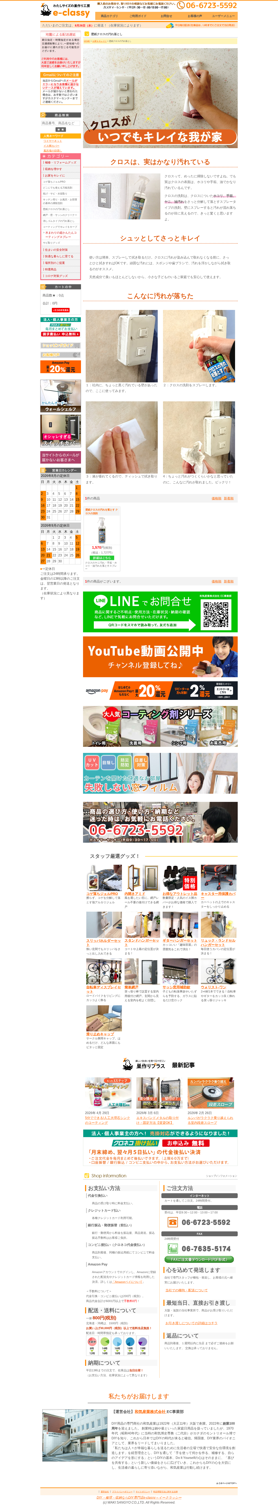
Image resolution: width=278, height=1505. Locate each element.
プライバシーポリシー (122, 1492)
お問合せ (166, 16)
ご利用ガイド (138, 16)
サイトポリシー (143, 1492)
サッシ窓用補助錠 (176, 987)
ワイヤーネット (53, 140)
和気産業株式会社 (151, 1412)
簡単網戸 (131, 987)
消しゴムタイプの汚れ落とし (59, 221)
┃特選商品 (49, 269)
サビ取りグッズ (51, 242)
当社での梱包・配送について (186, 1290)
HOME (87, 41)
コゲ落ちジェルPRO (54, 181)
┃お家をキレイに (53, 175)
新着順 (229, 498)
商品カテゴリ (109, 16)
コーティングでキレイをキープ (60, 226)
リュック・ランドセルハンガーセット (218, 942)
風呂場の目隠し (53, 150)
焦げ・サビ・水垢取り (55, 193)
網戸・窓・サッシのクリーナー (60, 215)
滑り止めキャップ (100, 1034)
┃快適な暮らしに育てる (57, 256)
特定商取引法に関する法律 (165, 1492)
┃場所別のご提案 (53, 262)
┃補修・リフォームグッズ (59, 162)
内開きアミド (135, 894)
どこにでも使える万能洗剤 (57, 187)
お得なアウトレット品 (180, 894)
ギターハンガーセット (180, 940)
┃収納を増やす (52, 169)
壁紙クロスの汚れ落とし (56, 209)
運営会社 (105, 1492)
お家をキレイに (99, 41)
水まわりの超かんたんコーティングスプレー (61, 235)
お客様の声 (195, 16)
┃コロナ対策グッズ (55, 275)
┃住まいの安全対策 (55, 249)
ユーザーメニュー (223, 16)
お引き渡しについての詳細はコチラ (191, 1323)
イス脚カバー (51, 145)
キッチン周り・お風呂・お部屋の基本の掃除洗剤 (60, 201)
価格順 (216, 498)
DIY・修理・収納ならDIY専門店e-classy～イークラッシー (139, 1497)
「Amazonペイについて (127, 1281)
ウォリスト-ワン (213, 987)
